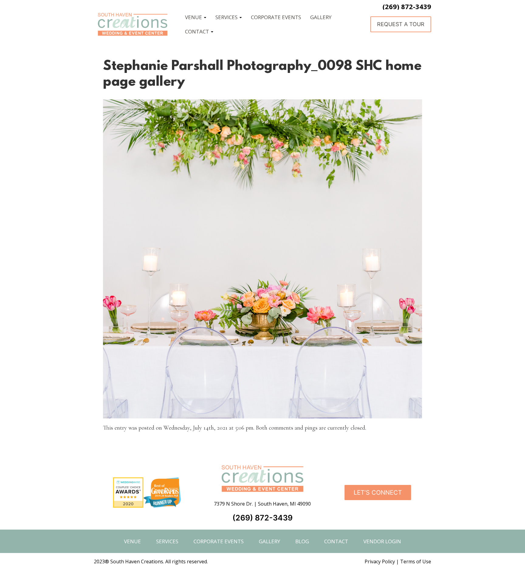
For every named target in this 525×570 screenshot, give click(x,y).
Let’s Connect (378, 492)
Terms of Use (415, 561)
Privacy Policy (380, 561)
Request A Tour (400, 24)
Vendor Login (382, 541)
